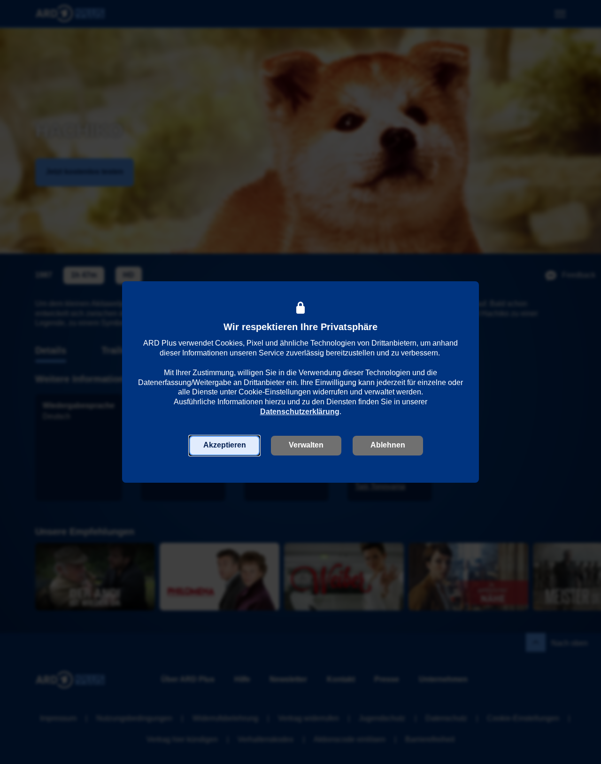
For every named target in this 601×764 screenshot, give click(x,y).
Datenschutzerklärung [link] (299, 412)
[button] (224, 445)
